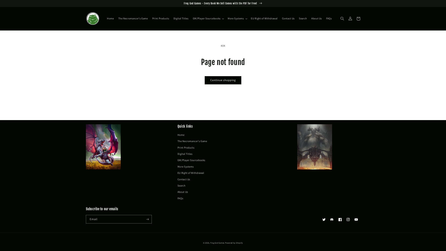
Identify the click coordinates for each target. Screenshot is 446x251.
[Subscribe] (147, 219)
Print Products (186, 147)
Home (181, 134)
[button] (208, 18)
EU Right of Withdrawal (191, 172)
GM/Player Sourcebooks (191, 160)
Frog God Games (217, 243)
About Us (183, 191)
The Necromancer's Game (192, 141)
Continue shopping (223, 80)
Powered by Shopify (234, 243)
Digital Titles (185, 153)
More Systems (186, 166)
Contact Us (184, 179)
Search (182, 185)
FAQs (180, 198)
